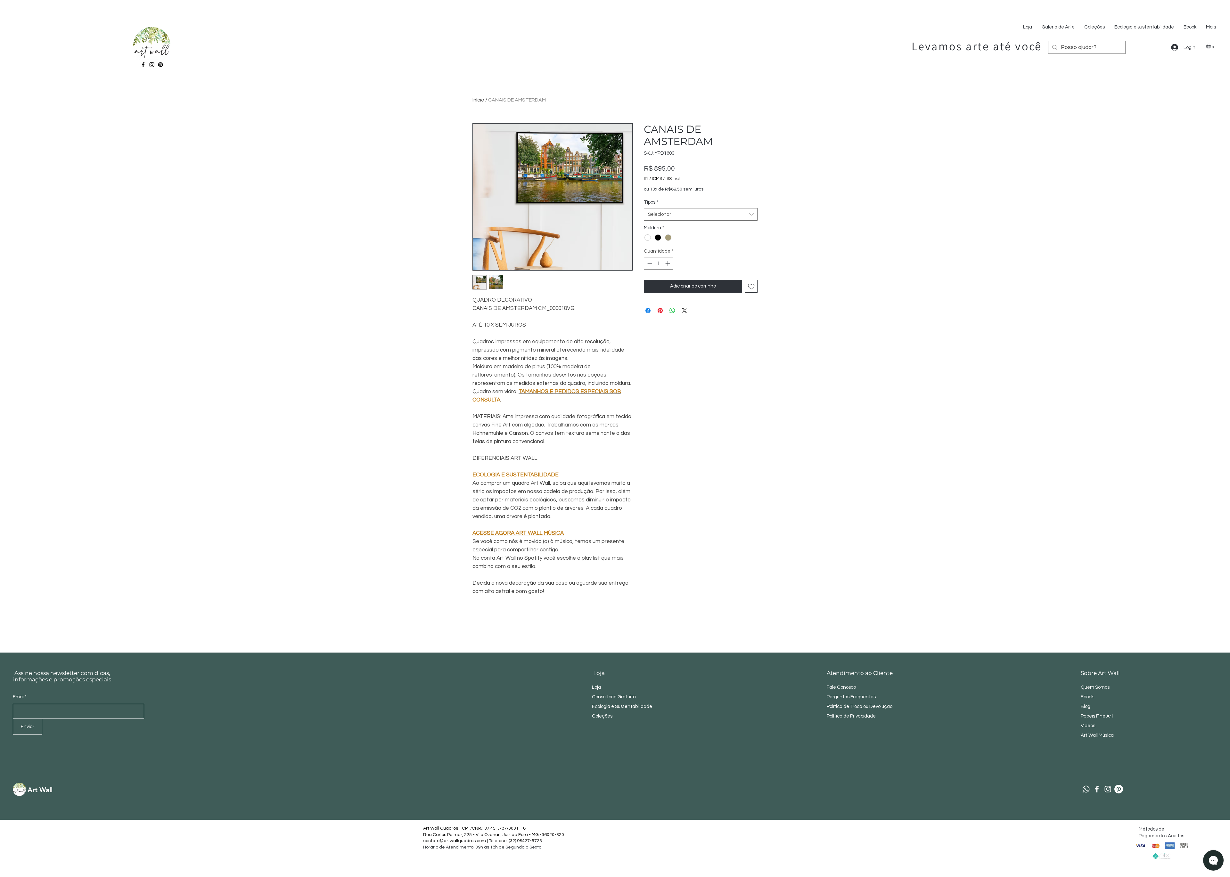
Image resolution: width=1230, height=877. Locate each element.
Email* (20, 696)
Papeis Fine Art (1097, 716)
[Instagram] (152, 64)
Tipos (651, 202)
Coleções (602, 716)
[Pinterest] (160, 64)
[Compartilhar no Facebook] (648, 310)
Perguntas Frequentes (851, 696)
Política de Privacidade (852, 716)
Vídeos (1088, 725)
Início (478, 99)
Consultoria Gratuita (614, 696)
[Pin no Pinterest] (660, 310)
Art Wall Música (1097, 735)
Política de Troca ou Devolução (859, 706)
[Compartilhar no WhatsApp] (672, 310)
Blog (1085, 706)
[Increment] (668, 263)
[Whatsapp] (1086, 789)
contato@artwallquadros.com (454, 841)
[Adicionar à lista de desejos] (751, 286)
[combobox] (701, 214)
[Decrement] (649, 263)
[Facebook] (143, 64)
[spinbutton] (658, 263)
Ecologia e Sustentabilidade (622, 706)
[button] (1211, 46)
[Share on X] (684, 310)
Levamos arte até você (977, 45)
